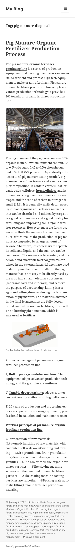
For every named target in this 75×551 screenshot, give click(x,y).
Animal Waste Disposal (44, 502)
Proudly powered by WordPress (23, 546)
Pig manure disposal (43, 512)
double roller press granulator (39, 519)
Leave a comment (35, 536)
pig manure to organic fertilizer (22, 533)
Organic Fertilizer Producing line (34, 509)
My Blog (14, 9)
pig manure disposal (32, 523)
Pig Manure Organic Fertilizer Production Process (33, 48)
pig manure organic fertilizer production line (42, 530)
